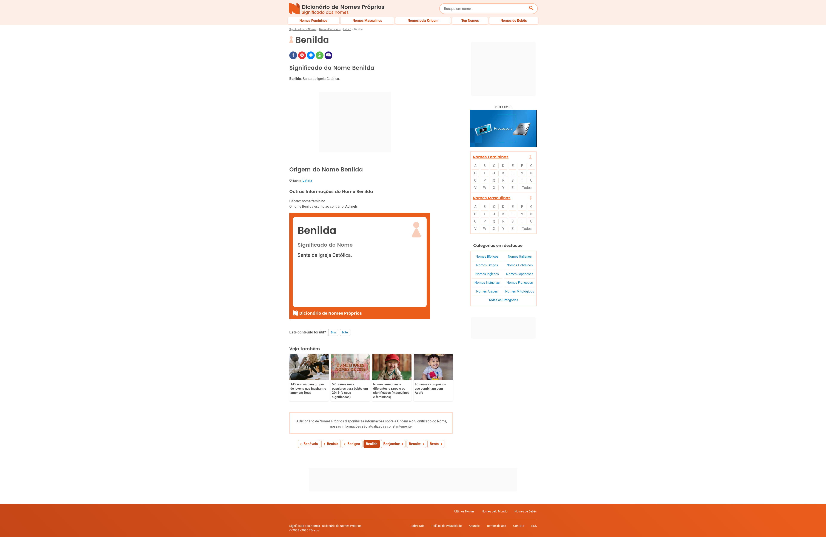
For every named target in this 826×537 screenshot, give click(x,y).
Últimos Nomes (464, 511)
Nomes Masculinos (491, 198)
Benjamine (391, 444)
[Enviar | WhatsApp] (320, 55)
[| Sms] (328, 55)
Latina (307, 180)
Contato (518, 526)
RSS (534, 526)
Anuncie (474, 526)
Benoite (415, 444)
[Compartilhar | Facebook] (293, 55)
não (345, 332)
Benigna (353, 444)
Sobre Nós (417, 526)
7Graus (314, 530)
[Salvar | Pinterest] (302, 55)
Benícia (332, 444)
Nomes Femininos (330, 29)
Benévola (311, 444)
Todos (527, 188)
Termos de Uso (496, 526)
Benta (434, 444)
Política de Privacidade (446, 526)
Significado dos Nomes (302, 29)
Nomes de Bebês (526, 511)
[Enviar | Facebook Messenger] (311, 55)
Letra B (347, 29)
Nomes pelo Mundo (494, 511)
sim (333, 332)
